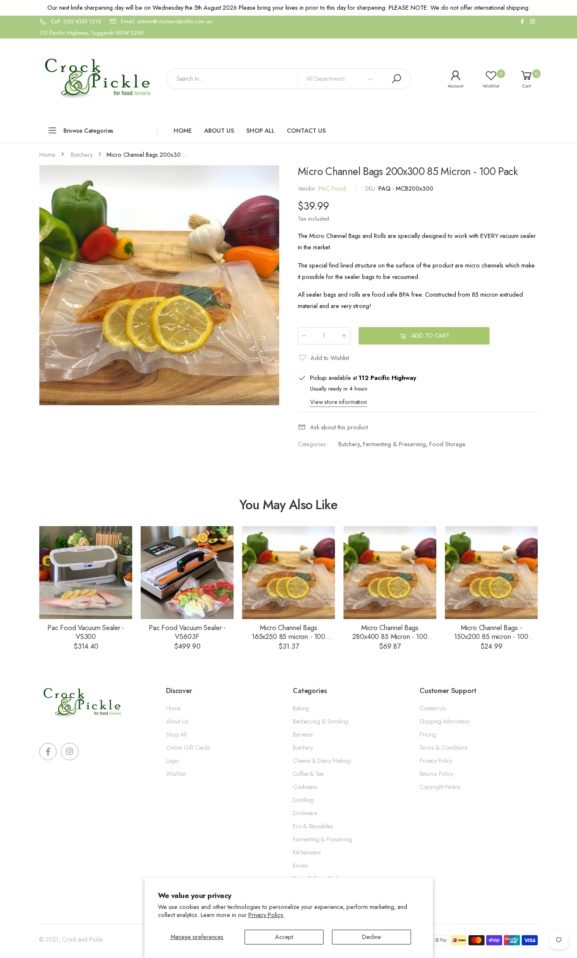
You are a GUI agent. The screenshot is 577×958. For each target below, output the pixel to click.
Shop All (176, 734)
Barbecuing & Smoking (320, 721)
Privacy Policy (435, 760)
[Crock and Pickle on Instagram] (533, 21)
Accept (284, 937)
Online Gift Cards (188, 747)
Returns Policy (436, 774)
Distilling (303, 800)
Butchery (348, 444)
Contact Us (432, 708)
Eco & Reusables (313, 826)
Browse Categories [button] (88, 130)
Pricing (427, 734)
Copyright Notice (439, 787)
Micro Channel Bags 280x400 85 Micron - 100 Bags (389, 636)
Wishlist (176, 774)
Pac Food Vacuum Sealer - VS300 (85, 631)
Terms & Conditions (443, 747)
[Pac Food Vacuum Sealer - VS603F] (187, 572)
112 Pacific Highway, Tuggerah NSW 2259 (91, 33)
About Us (177, 721)
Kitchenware (307, 852)
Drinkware (305, 813)
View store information (338, 402)
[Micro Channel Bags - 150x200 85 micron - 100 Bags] (491, 572)
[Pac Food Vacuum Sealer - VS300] (85, 572)
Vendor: (308, 188)
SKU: (371, 188)
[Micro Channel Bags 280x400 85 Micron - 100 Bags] (389, 572)
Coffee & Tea (308, 774)
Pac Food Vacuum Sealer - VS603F (187, 631)
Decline (371, 937)
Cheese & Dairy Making (322, 760)
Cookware (305, 787)
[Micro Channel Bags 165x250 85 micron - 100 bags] (288, 572)
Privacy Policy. (266, 915)
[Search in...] (396, 79)
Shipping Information (444, 721)
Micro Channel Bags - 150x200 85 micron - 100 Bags (491, 636)
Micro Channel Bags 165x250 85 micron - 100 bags (288, 636)
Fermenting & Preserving (394, 444)
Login (172, 760)
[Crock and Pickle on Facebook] (522, 21)
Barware (303, 734)
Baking (301, 708)
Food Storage (447, 444)
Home (173, 708)
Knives (300, 865)
